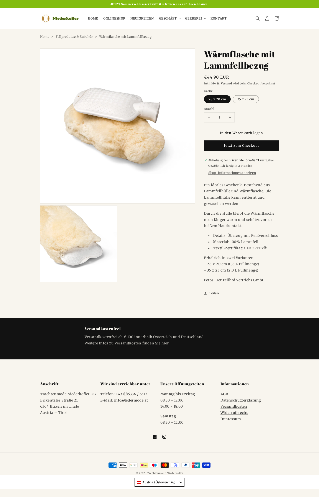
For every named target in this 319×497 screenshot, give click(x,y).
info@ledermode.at (131, 400)
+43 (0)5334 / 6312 (131, 394)
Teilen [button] (214, 293)
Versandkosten (233, 406)
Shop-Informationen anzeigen (232, 173)
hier (164, 343)
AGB (224, 394)
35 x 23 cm (245, 99)
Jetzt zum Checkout (241, 145)
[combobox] (159, 482)
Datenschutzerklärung (240, 400)
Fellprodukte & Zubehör (74, 37)
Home (44, 37)
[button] (169, 18)
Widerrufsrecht (234, 412)
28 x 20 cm (217, 99)
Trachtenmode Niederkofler (165, 473)
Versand (226, 83)
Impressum (230, 419)
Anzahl (209, 109)
